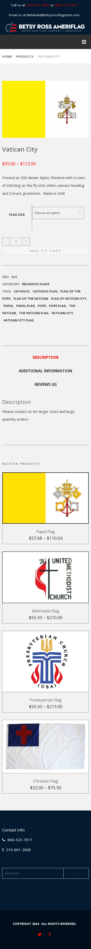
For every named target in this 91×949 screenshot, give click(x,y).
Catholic (22, 291)
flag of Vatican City (68, 298)
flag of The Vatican (30, 298)
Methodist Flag (45, 611)
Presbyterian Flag (46, 700)
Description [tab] (45, 357)
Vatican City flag (18, 320)
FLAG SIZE (17, 214)
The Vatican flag (34, 313)
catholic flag (45, 291)
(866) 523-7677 (66, 5)
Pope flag (57, 306)
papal (8, 306)
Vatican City (62, 313)
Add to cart (46, 251)
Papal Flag (45, 531)
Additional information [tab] (45, 371)
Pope (42, 306)
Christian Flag (45, 781)
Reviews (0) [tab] (46, 384)
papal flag (25, 306)
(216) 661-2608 (37, 5)
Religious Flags (36, 284)
